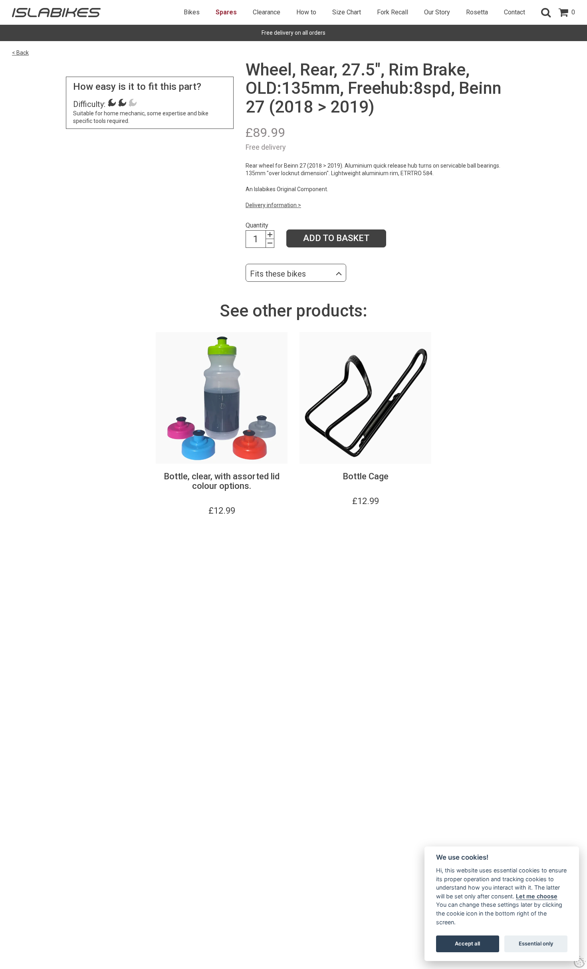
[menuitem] (192, 12)
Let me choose (536, 896)
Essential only (536, 943)
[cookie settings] (580, 962)
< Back (20, 52)
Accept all (467, 943)
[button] (546, 12)
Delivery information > (273, 205)
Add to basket (336, 238)
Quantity (257, 225)
